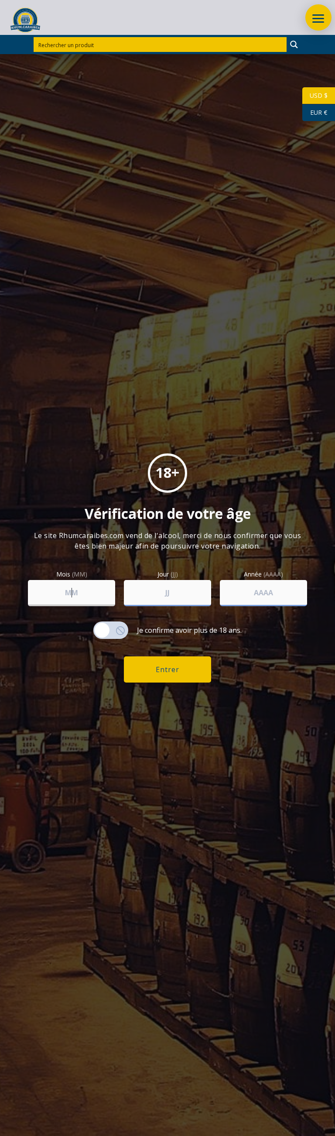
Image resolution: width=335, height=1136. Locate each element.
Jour (167, 574)
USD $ (315, 95)
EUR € (314, 112)
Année (263, 574)
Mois (71, 574)
